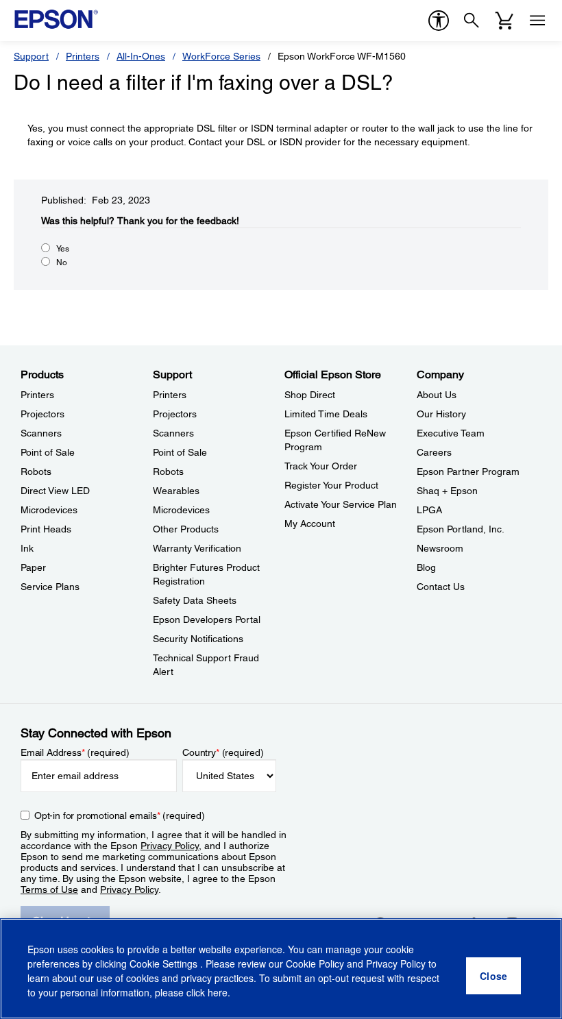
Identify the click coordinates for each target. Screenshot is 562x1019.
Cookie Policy (315, 963)
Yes (62, 249)
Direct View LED (55, 490)
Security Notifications (198, 638)
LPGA (429, 509)
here (218, 992)
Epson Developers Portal (206, 619)
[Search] (471, 21)
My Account (309, 523)
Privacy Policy (169, 845)
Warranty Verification (197, 548)
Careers (434, 452)
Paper (33, 567)
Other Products (186, 529)
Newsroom (440, 548)
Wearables (176, 490)
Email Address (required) (75, 752)
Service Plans (50, 586)
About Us (436, 394)
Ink (27, 548)
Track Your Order (320, 466)
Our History (441, 413)
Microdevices (49, 509)
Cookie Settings (165, 963)
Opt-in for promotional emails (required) (119, 815)
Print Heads (46, 529)
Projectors (42, 413)
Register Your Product (331, 485)
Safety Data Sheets (194, 600)
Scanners (41, 433)
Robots (36, 471)
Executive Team (451, 433)
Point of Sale (48, 452)
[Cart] (504, 21)
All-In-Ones (141, 56)
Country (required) (223, 752)
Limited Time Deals (325, 413)
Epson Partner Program (468, 471)
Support (31, 56)
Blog (426, 567)
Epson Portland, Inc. (460, 529)
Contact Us (441, 586)
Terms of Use (49, 889)
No (61, 262)
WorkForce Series (221, 56)
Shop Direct (309, 394)
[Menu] (537, 21)
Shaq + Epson (447, 490)
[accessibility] (439, 21)
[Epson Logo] (56, 19)
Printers (82, 56)
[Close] (493, 975)
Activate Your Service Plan (340, 504)
